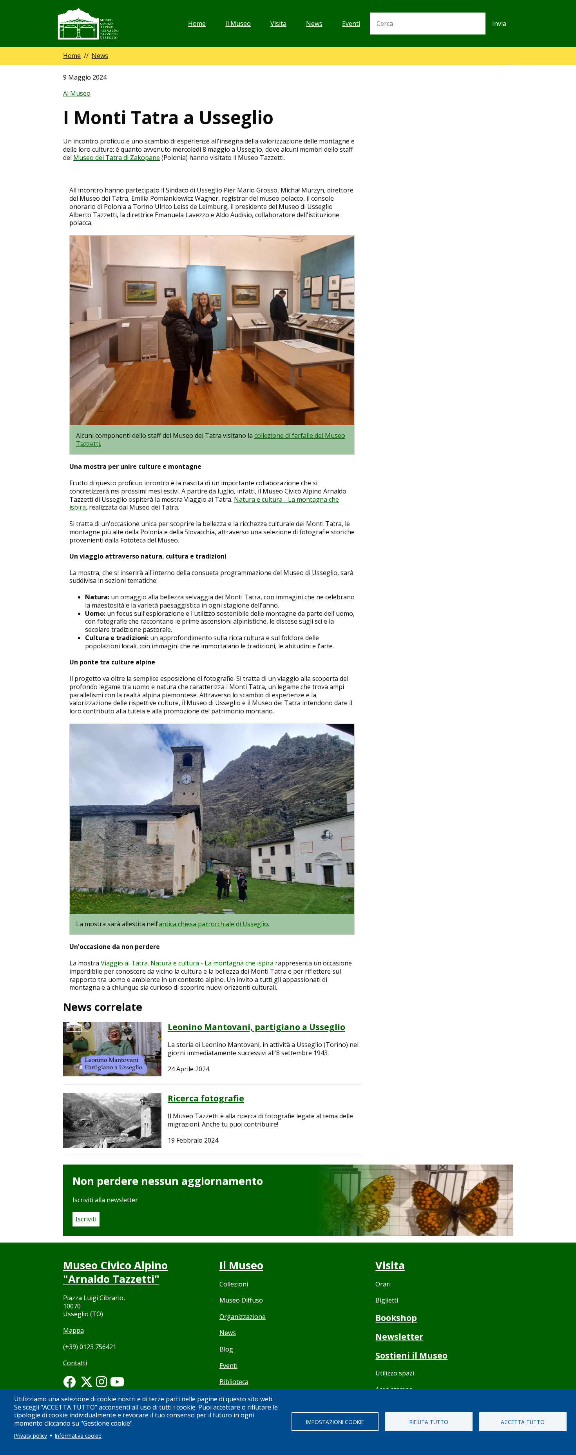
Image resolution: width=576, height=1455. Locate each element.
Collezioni (233, 1284)
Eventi (351, 23)
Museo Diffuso (241, 1300)
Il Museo (238, 23)
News (314, 23)
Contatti (75, 1363)
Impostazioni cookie (335, 1422)
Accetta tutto (523, 1422)
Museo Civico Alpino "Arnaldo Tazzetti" (115, 1272)
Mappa (73, 1330)
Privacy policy (30, 1435)
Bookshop (396, 1317)
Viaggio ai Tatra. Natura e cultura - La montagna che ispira (187, 963)
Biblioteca (233, 1381)
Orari (383, 1284)
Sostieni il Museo (411, 1355)
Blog (226, 1349)
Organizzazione (242, 1316)
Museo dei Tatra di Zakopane (116, 157)
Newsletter (399, 1336)
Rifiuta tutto (428, 1422)
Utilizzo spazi (394, 1373)
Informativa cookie (78, 1435)
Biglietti (386, 1300)
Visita (278, 23)
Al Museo (77, 93)
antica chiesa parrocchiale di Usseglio (213, 924)
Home (197, 23)
